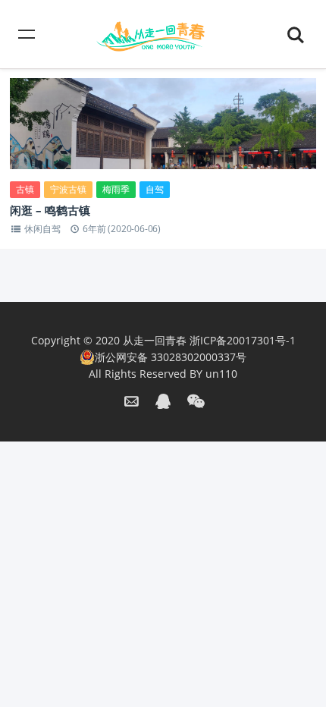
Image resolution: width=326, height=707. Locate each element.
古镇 (25, 189)
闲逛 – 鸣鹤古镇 (50, 210)
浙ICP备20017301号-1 (243, 340)
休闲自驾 (42, 228)
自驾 (155, 189)
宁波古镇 (68, 189)
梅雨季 (116, 189)
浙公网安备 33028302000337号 (170, 357)
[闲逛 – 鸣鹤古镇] (163, 139)
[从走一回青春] (163, 33)
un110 (221, 373)
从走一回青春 (155, 340)
